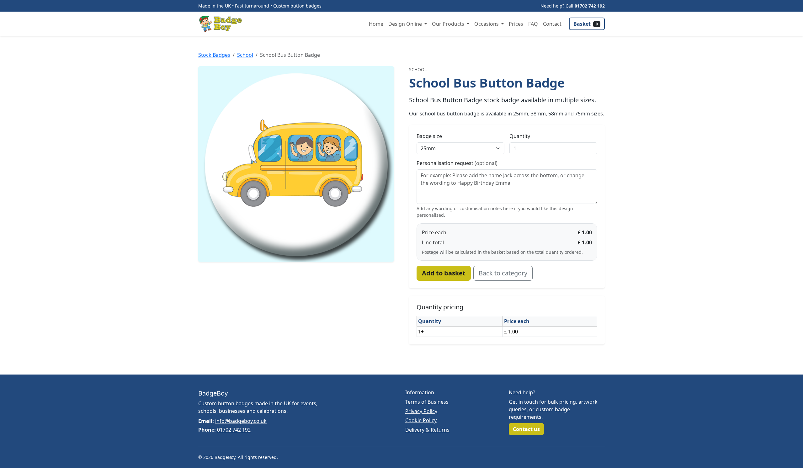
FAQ (533, 23)
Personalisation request (457, 163)
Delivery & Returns (427, 429)
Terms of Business (427, 401)
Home (376, 23)
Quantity (519, 136)
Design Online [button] (405, 23)
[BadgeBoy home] (222, 24)
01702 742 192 (590, 6)
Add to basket (443, 273)
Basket (585, 23)
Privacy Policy (421, 411)
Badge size (429, 136)
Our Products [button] (448, 23)
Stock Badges (214, 54)
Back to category (503, 273)
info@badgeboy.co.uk (241, 420)
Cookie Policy (421, 420)
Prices (516, 23)
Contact (552, 23)
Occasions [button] (487, 23)
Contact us (526, 429)
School (245, 54)
